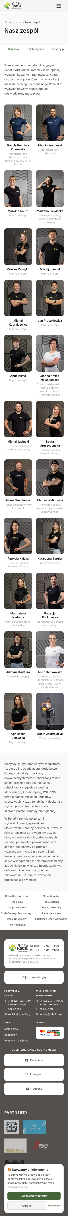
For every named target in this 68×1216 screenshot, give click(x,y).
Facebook (36, 1060)
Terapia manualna (16, 907)
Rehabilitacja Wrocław (16, 896)
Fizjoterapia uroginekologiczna (51, 918)
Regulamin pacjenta (16, 1040)
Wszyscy (13, 49)
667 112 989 (14, 1009)
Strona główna (12, 22)
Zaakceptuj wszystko (34, 1195)
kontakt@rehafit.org (19, 1014)
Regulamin (10, 1034)
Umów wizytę (36, 977)
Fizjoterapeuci (35, 49)
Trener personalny (51, 913)
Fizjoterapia (17, 901)
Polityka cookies (17, 1186)
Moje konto (11, 1028)
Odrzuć (27, 1205)
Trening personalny (51, 907)
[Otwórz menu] (59, 6)
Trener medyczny (16, 924)
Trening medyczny (16, 918)
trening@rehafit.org (51, 1014)
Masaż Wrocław (51, 896)
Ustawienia (54, 1205)
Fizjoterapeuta (51, 901)
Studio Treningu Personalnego (16, 913)
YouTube (36, 1088)
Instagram (36, 1074)
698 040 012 (46, 1009)
